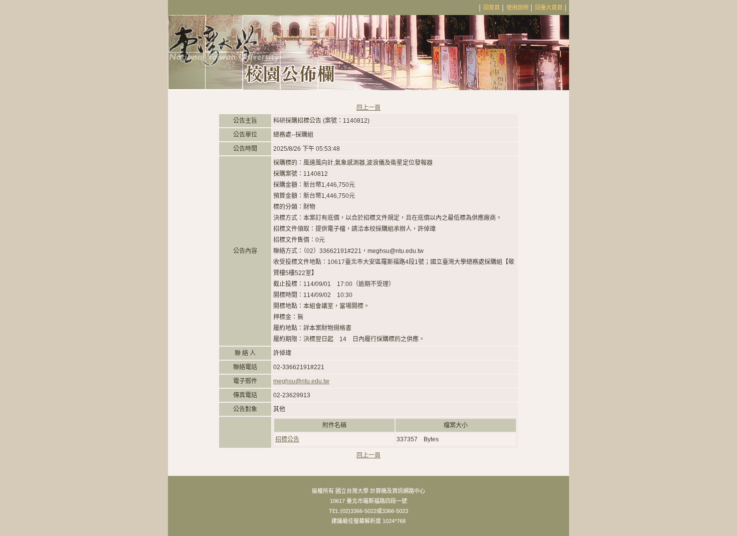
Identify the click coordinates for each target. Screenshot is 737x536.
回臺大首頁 (549, 8)
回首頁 (491, 8)
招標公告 (287, 439)
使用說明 (517, 8)
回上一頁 (368, 107)
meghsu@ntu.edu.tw (301, 381)
